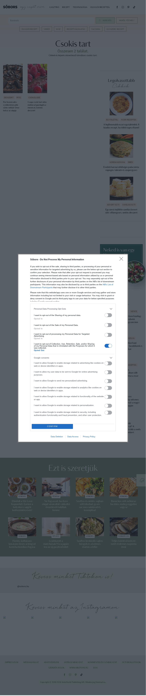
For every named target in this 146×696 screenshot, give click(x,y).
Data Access (72, 436)
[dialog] (73, 348)
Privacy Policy (89, 436)
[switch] (108, 315)
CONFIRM (52, 426)
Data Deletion (57, 436)
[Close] (122, 259)
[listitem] (73, 308)
